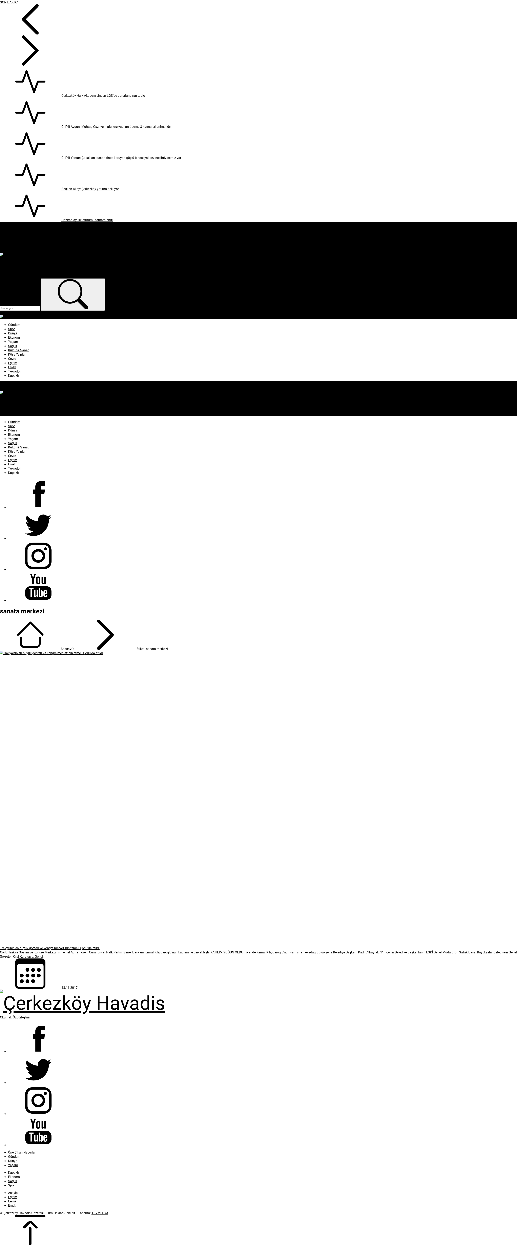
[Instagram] (38, 569)
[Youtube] (38, 600)
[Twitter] (38, 538)
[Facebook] (38, 507)
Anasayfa (67, 649)
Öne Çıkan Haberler (21, 1152)
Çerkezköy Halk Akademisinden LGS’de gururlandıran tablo (103, 95)
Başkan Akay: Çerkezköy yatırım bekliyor (90, 189)
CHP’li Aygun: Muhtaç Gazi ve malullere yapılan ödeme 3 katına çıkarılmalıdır (116, 126)
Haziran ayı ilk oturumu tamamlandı (87, 220)
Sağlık (12, 1181)
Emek (12, 1205)
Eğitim (12, 1197)
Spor (11, 1185)
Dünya (12, 1161)
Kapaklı (13, 1172)
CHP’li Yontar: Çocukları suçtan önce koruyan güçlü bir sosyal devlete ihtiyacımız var (121, 157)
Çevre (12, 1201)
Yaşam (13, 1165)
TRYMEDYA (99, 1213)
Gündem (14, 1156)
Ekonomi (14, 1177)
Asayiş (13, 1192)
